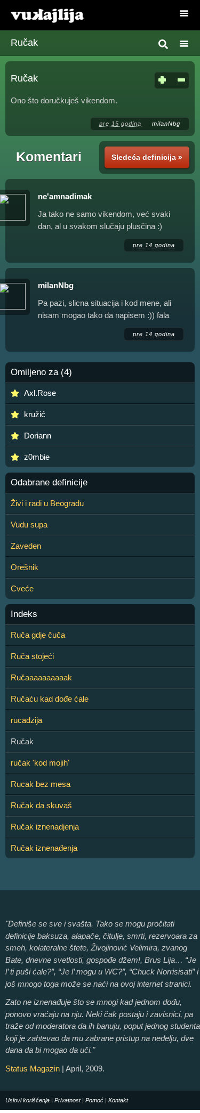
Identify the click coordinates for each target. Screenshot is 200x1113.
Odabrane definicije (49, 483)
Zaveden (26, 545)
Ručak (24, 42)
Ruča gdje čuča (38, 634)
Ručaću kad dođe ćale (50, 698)
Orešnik (24, 567)
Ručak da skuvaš (41, 805)
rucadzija (26, 720)
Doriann (37, 435)
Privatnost (67, 1100)
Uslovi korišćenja (27, 1100)
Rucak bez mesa (40, 784)
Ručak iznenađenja (44, 847)
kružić (34, 414)
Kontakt (118, 1100)
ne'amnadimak (65, 196)
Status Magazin (32, 1068)
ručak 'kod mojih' (40, 762)
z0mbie (37, 456)
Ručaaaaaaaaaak (41, 677)
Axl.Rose (40, 392)
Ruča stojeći (32, 656)
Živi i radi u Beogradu (47, 503)
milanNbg (166, 123)
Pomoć (94, 1100)
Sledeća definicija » (146, 157)
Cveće (22, 588)
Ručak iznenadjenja (45, 826)
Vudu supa (29, 524)
